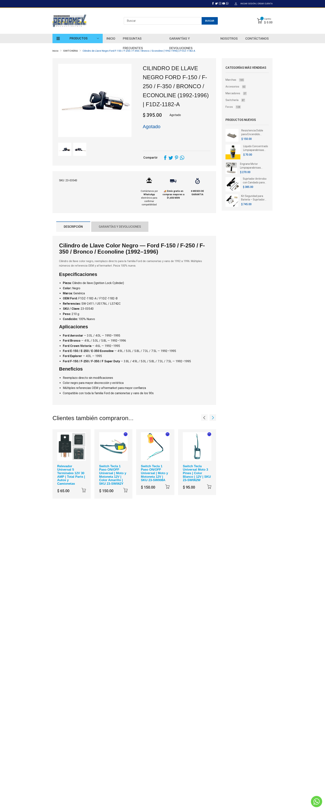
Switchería (235, 100)
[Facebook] (213, 3)
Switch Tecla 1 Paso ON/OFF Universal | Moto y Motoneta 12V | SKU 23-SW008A (154, 473)
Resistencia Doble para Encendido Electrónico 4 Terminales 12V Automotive (252, 132)
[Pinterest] (176, 157)
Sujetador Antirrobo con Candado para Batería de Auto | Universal (255, 180)
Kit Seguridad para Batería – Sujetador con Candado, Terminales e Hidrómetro (253, 198)
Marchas (235, 79)
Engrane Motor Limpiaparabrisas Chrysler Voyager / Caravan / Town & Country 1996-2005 (251, 166)
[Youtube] (223, 3)
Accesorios (235, 86)
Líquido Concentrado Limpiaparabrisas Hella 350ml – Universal (255, 148)
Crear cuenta (265, 3)
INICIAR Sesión (248, 3)
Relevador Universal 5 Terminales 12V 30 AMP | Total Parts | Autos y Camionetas (71, 474)
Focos (233, 106)
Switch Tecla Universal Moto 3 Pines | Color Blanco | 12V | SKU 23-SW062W (197, 473)
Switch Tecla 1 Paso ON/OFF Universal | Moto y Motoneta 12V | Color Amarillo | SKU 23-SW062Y (112, 474)
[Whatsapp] (227, 3)
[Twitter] (216, 3)
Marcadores (236, 93)
